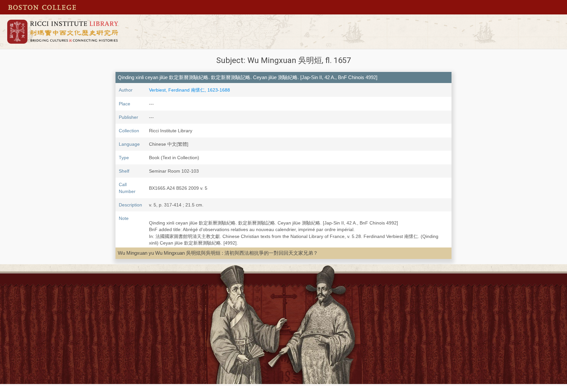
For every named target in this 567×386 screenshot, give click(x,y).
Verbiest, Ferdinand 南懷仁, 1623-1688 (189, 90)
